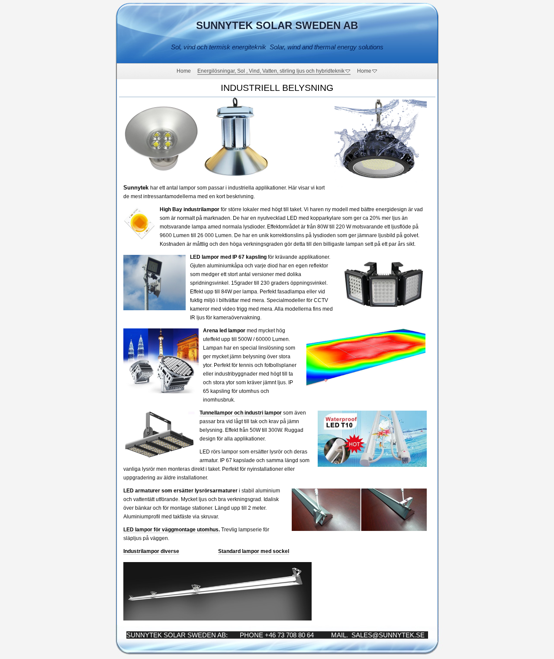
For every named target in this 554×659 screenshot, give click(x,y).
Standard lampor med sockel (253, 551)
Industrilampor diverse (151, 551)
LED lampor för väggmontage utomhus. (171, 530)
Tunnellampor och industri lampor (241, 413)
